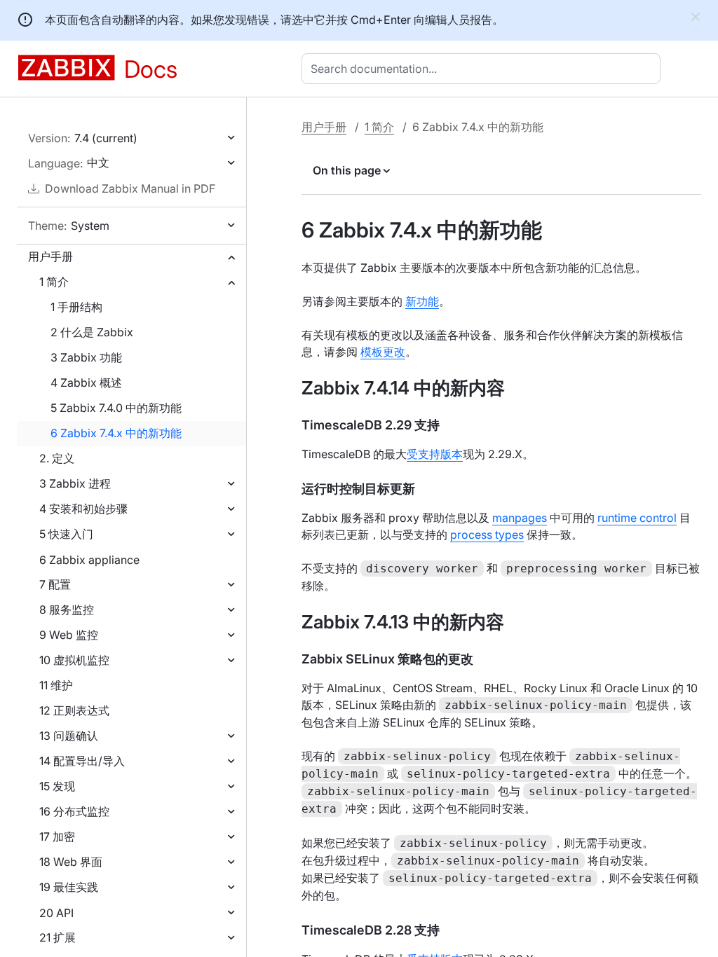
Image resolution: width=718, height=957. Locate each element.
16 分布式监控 (74, 811)
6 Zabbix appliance (89, 560)
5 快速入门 (66, 534)
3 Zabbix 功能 (86, 357)
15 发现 (57, 786)
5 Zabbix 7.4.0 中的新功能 (116, 408)
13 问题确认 (68, 736)
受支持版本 (435, 454)
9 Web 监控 (68, 635)
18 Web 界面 (70, 862)
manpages (519, 518)
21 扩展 (57, 937)
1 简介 (54, 282)
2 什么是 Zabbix (91, 332)
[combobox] (484, 68)
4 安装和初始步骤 (83, 509)
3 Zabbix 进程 (75, 483)
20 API (56, 913)
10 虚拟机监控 (74, 660)
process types (487, 535)
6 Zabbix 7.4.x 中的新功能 (116, 433)
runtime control (637, 518)
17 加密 (57, 836)
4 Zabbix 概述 (86, 383)
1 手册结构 (76, 307)
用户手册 (50, 256)
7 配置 (55, 584)
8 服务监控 (66, 610)
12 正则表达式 (74, 710)
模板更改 (382, 352)
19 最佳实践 (68, 887)
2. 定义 (56, 458)
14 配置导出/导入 (82, 761)
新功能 (422, 301)
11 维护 (56, 685)
